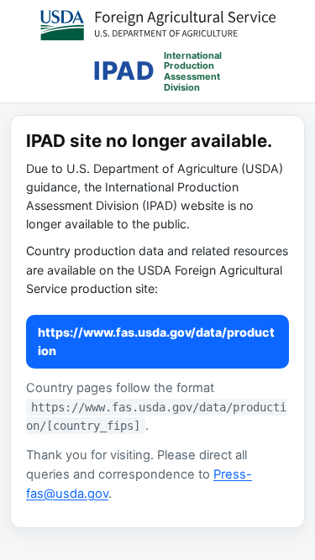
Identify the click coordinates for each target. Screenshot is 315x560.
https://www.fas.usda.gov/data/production (156, 341)
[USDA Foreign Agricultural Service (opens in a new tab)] (158, 25)
